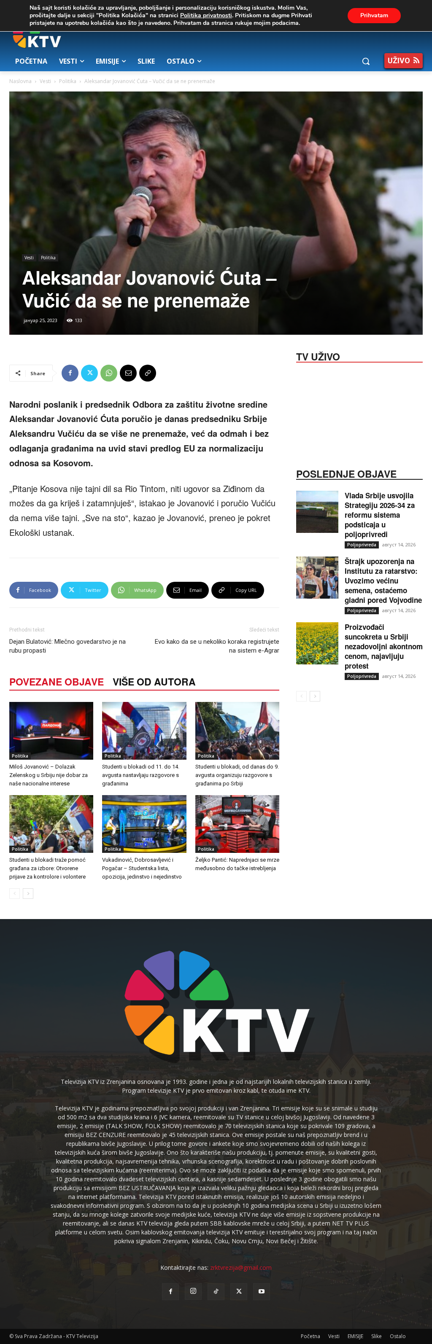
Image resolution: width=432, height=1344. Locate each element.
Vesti (45, 81)
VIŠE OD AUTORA (154, 681)
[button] (366, 61)
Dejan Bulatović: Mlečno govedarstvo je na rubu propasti (67, 646)
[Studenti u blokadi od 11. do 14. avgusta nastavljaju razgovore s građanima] (144, 731)
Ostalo (398, 1336)
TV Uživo (318, 356)
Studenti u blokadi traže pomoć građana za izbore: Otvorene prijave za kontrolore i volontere (47, 868)
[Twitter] (89, 373)
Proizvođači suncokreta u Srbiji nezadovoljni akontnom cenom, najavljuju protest (384, 646)
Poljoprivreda (361, 545)
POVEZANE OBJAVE (56, 681)
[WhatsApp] (108, 373)
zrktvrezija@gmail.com (241, 1267)
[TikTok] (216, 1291)
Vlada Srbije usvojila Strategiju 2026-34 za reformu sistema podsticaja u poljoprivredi (380, 514)
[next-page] (28, 893)
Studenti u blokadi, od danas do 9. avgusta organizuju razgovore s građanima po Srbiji (237, 775)
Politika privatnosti (206, 15)
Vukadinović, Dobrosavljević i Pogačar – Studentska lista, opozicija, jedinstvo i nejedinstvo (142, 868)
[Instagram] (193, 1291)
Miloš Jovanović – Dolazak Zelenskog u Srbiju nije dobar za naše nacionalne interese (48, 775)
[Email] (128, 373)
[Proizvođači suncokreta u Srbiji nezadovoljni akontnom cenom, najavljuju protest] (317, 643)
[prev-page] (14, 893)
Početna (310, 1336)
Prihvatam (374, 15)
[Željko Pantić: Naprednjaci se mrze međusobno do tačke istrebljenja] (237, 824)
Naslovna (20, 81)
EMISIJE (355, 1336)
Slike (376, 1336)
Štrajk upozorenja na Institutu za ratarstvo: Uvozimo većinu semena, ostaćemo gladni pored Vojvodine (383, 580)
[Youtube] (261, 1291)
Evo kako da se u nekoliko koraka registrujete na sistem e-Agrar (217, 646)
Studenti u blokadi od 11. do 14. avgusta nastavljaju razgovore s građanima (140, 775)
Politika (67, 81)
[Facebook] (70, 373)
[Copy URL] (147, 373)
